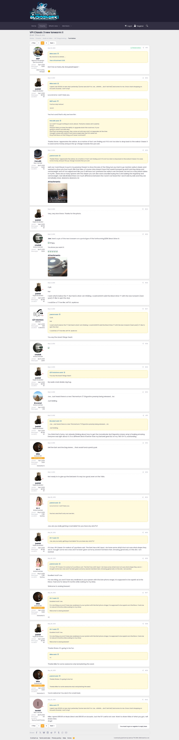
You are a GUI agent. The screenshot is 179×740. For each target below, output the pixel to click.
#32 (146, 443)
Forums (42, 26)
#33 (146, 472)
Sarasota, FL (41, 466)
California (41, 327)
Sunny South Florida (38, 720)
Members (66, 26)
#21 (146, 48)
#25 (146, 234)
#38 (146, 624)
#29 (146, 367)
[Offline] (43, 54)
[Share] (143, 48)
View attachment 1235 (57, 60)
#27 (146, 309)
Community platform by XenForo (131, 738)
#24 (146, 209)
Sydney (42, 516)
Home (33, 26)
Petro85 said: (54, 121)
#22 (146, 78)
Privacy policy (56, 738)
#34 (146, 497)
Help (64, 738)
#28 (146, 344)
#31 (146, 415)
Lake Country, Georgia (40, 71)
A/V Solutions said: (56, 372)
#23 (146, 150)
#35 (146, 532)
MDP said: (53, 101)
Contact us (34, 738)
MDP (32, 35)
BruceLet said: (55, 421)
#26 (146, 283)
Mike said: (53, 54)
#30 (146, 392)
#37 (146, 593)
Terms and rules (44, 738)
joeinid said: (54, 156)
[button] (59, 25)
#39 (146, 670)
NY (44, 97)
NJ (44, 169)
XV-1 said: (53, 538)
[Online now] (43, 450)
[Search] (147, 26)
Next (51, 43)
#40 (146, 699)
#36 (146, 558)
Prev (34, 43)
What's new (53, 26)
